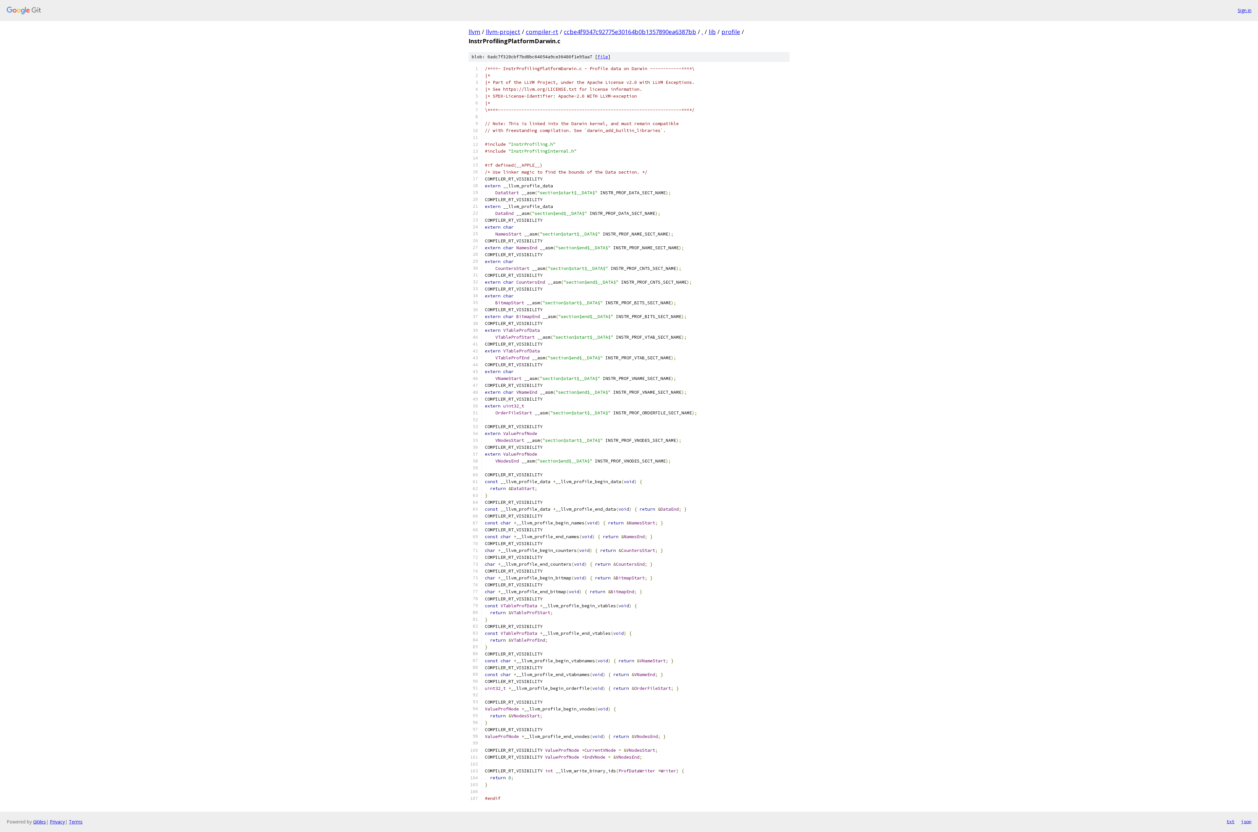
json (1246, 821)
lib (712, 32)
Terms (76, 822)
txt (1230, 821)
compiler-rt (542, 32)
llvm (474, 32)
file (603, 57)
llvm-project (503, 32)
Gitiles (39, 822)
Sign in (1244, 10)
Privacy (57, 822)
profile (730, 32)
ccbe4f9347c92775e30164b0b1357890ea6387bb (630, 32)
